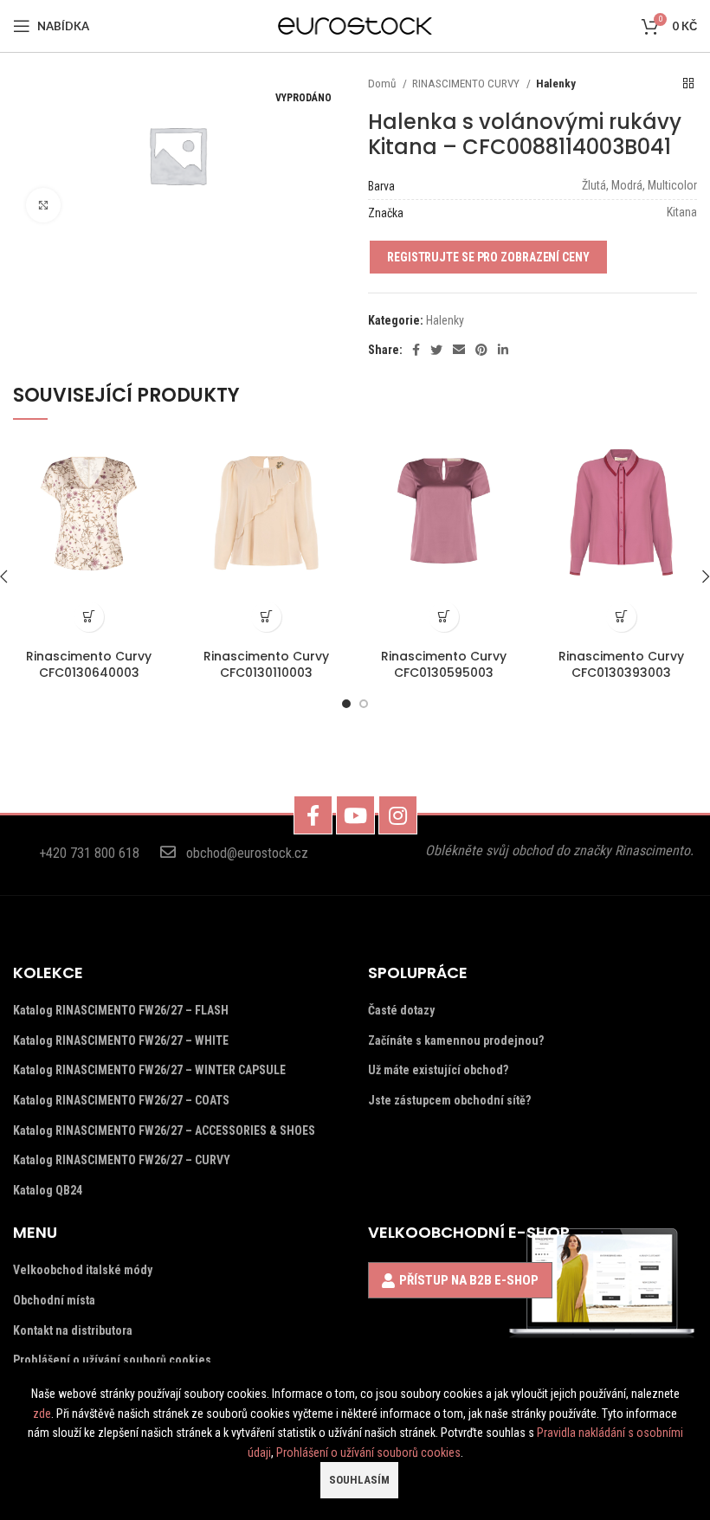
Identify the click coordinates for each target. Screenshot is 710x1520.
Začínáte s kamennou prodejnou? (456, 1040)
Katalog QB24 (47, 1190)
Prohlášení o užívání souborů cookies (112, 1360)
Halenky (556, 83)
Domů (383, 83)
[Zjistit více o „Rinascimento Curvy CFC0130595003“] (444, 617)
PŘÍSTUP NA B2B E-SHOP (469, 1280)
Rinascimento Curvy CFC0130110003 (266, 664)
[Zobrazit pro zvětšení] (43, 205)
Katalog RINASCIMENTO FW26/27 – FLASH (121, 1010)
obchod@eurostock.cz (247, 853)
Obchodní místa (54, 1300)
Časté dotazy (401, 1010)
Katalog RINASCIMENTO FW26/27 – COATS (121, 1100)
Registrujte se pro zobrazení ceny (488, 257)
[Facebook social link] (416, 349)
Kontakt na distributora (72, 1330)
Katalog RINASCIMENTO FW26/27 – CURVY (121, 1160)
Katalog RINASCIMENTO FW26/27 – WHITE (121, 1040)
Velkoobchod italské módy (82, 1270)
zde (42, 1413)
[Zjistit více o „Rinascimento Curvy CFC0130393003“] (621, 617)
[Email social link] (459, 349)
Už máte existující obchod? (438, 1070)
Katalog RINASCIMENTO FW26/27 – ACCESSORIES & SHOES (164, 1130)
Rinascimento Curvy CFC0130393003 (621, 664)
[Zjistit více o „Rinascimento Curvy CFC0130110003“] (266, 617)
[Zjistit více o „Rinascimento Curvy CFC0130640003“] (89, 617)
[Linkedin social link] (503, 349)
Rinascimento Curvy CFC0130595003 (444, 664)
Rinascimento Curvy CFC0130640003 (89, 664)
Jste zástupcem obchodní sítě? (449, 1100)
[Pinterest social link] (481, 349)
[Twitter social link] (436, 349)
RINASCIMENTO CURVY (467, 83)
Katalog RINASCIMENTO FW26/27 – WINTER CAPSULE (149, 1070)
